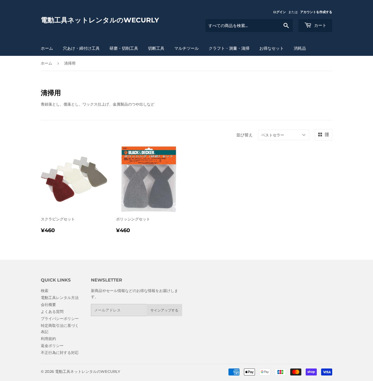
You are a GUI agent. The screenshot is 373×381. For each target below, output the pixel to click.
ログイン (279, 12)
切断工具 (156, 48)
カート (319, 25)
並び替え (244, 135)
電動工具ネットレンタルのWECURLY (100, 20)
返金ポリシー (52, 345)
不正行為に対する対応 (60, 352)
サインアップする (164, 310)
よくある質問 (52, 311)
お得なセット (271, 48)
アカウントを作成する (316, 12)
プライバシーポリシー (60, 318)
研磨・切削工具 (124, 48)
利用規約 (48, 338)
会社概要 (48, 304)
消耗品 (300, 48)
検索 (44, 290)
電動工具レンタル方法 (60, 297)
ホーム (47, 48)
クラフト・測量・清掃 (229, 48)
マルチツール (186, 48)
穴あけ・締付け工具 (81, 48)
